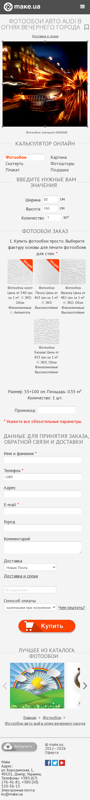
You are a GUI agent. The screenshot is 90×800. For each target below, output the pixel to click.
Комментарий (17, 538)
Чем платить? (71, 607)
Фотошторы (62, 163)
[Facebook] (48, 764)
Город (9, 521)
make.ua (56, 744)
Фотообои (16, 157)
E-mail (11, 504)
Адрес (10, 487)
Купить (47, 621)
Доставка (13, 560)
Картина (58, 157)
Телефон (14, 470)
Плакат (13, 170)
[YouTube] (62, 764)
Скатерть (14, 163)
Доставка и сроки (45, 36)
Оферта (51, 752)
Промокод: (25, 410)
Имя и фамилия (20, 453)
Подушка (59, 170)
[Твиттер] (55, 764)
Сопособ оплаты (20, 600)
